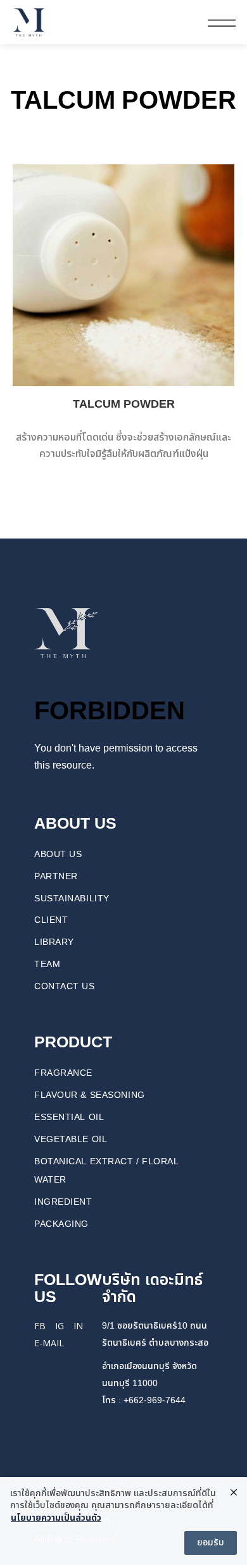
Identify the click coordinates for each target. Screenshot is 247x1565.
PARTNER (56, 876)
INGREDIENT (63, 1202)
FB (40, 1326)
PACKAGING (61, 1224)
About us (58, 854)
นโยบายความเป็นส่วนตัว (56, 1518)
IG (59, 1326)
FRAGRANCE (63, 1073)
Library (54, 942)
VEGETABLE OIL (70, 1139)
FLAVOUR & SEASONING (89, 1095)
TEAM (47, 964)
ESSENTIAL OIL (69, 1117)
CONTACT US (64, 986)
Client (51, 920)
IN (78, 1326)
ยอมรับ (210, 1542)
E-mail (49, 1343)
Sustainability (72, 898)
